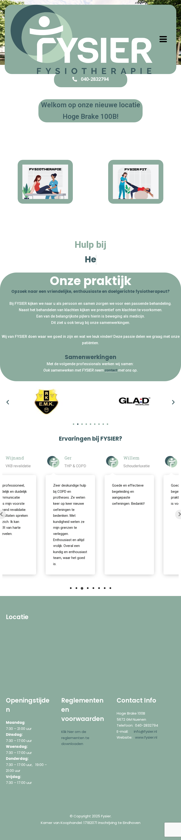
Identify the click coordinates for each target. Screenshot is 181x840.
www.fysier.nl (146, 737)
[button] (8, 402)
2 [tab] (76, 588)
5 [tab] (93, 588)
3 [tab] (82, 588)
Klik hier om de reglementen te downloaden (75, 737)
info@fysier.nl (145, 731)
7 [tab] (104, 588)
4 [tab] (87, 588)
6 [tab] (99, 588)
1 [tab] (70, 588)
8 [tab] (110, 588)
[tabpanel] (45, 514)
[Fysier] (81, 39)
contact (111, 370)
